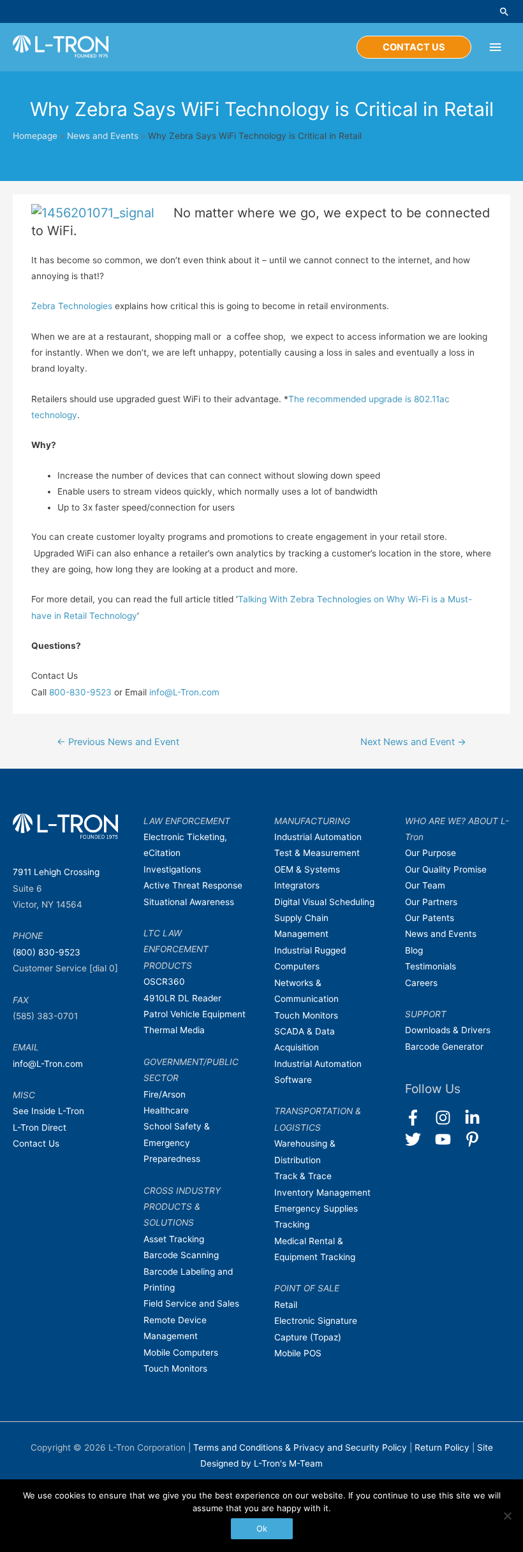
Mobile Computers (181, 1352)
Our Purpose (430, 853)
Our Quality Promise (446, 869)
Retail (285, 1305)
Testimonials (430, 966)
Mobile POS (297, 1353)
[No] (507, 1515)
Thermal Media (174, 1030)
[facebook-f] (418, 1118)
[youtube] (448, 1139)
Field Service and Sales (191, 1303)
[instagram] (448, 1118)
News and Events (102, 136)
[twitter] (418, 1139)
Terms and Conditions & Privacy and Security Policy (300, 1447)
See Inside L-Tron (48, 1111)
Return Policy (443, 1447)
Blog (414, 950)
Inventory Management (322, 1192)
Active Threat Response (193, 885)
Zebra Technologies (71, 306)
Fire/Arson (165, 1094)
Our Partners (431, 902)
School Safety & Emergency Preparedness (177, 1142)
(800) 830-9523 (46, 952)
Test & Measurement (317, 853)
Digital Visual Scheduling (324, 902)
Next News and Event (413, 742)
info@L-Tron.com (184, 692)
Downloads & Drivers (447, 1030)
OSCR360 (164, 981)
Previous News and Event (118, 742)
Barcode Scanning (181, 1255)
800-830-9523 (80, 692)
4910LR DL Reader (182, 998)
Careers (421, 983)
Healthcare (166, 1110)
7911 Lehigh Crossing (56, 872)
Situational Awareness (189, 902)
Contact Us (36, 1143)
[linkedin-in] (478, 1118)
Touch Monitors (175, 1368)
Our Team (425, 885)
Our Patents (429, 918)
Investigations (172, 869)
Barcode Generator (444, 1046)
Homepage (35, 136)
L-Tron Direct (39, 1127)
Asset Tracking (174, 1239)
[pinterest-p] (474, 1139)
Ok (261, 1528)
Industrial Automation (318, 837)
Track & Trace (303, 1176)
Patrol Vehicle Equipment (195, 1014)
